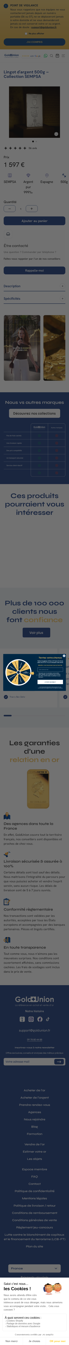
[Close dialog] (64, 656)
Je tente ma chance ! (50, 682)
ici (61, 688)
